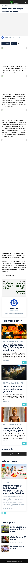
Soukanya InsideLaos (16, 534)
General (5, 5)
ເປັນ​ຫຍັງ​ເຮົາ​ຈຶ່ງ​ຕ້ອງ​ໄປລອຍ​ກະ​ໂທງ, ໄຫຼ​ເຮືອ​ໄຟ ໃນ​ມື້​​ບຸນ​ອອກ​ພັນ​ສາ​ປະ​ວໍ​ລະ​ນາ (13, 347)
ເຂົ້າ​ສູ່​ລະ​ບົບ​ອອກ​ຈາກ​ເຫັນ (14, 454)
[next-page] (5, 513)
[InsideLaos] (2, 37)
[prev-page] (2, 513)
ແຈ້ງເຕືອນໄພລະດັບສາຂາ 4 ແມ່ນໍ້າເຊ (8, 286)
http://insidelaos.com (14, 310)
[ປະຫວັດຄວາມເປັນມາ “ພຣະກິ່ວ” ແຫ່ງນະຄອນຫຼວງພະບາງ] (14, 414)
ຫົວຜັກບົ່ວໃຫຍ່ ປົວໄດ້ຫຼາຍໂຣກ (18, 538)
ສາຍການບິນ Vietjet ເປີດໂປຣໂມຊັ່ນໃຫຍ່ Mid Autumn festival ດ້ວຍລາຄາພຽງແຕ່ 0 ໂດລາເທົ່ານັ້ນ (13, 489)
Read (24, 362)
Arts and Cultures (13, 342)
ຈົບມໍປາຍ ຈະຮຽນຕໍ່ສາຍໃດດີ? (17, 547)
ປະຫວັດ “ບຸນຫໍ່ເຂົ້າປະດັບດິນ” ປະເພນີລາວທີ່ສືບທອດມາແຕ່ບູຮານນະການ (13, 389)
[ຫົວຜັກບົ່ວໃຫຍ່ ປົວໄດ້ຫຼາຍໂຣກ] (5, 539)
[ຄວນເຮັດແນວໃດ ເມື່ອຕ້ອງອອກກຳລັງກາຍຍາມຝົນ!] (5, 529)
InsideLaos (8, 37)
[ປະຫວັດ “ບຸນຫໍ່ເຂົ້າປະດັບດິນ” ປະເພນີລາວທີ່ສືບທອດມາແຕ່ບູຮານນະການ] (14, 372)
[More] (18, 43)
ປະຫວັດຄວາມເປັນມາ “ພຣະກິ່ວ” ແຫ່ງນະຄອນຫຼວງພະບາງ (13, 429)
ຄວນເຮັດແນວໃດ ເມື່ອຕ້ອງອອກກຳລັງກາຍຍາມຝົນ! (18, 529)
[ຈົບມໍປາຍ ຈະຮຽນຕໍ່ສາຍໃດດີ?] (5, 548)
